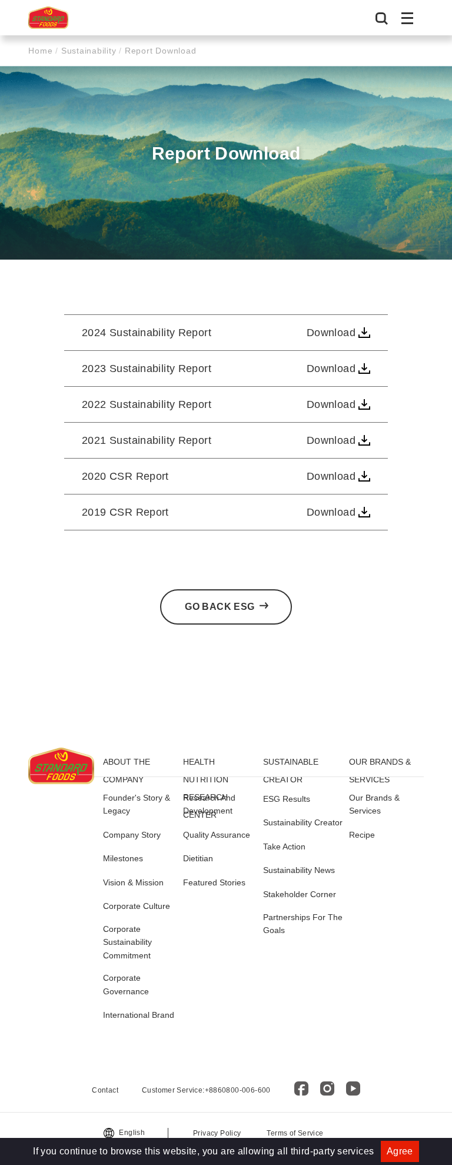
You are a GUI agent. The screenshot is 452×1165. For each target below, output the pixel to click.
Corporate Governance (126, 984)
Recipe (362, 834)
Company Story (132, 834)
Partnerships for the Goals (303, 923)
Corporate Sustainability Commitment (127, 942)
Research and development (209, 804)
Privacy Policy (217, 1133)
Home (41, 50)
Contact (105, 1090)
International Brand (138, 1015)
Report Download (159, 50)
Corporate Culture (136, 906)
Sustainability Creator (303, 822)
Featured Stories (214, 882)
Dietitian (198, 858)
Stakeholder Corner (299, 894)
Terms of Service (295, 1133)
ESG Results (286, 799)
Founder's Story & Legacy (136, 804)
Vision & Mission (133, 882)
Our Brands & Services (374, 804)
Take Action (284, 846)
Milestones (123, 858)
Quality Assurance (216, 834)
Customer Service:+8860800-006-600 (206, 1090)
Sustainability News (299, 870)
